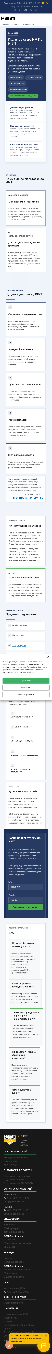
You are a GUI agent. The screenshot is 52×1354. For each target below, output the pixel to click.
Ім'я (10, 882)
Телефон (12, 895)
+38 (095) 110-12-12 (17, 1210)
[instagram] (31, 10)
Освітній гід (10, 1317)
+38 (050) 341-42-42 (28, 3)
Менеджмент (11, 1273)
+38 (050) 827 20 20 (18, 1292)
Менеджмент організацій (18, 1243)
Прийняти (26, 680)
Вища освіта (10, 1161)
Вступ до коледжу (14, 1262)
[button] (48, 657)
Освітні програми (13, 1302)
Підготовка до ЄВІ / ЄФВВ (18, 1183)
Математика (18, 635)
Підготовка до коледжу (17, 1176)
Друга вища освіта (14, 1232)
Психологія (10, 1239)
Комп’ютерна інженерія (17, 1269)
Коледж (8, 1258)
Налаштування (26, 694)
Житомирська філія (14, 1288)
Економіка (9, 1247)
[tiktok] (36, 10)
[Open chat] (43, 1346)
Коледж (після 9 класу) (16, 1157)
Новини (8, 1321)
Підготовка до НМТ (15, 1179)
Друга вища (10, 1164)
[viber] (47, 3)
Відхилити (26, 687)
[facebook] (15, 10)
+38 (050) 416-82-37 (31, 6)
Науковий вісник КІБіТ (16, 1314)
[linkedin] (20, 10)
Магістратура (11, 1228)
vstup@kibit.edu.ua (14, 1201)
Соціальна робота (14, 1277)
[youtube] (26, 10)
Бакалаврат (10, 1224)
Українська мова (19, 625)
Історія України (19, 645)
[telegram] (43, 3)
